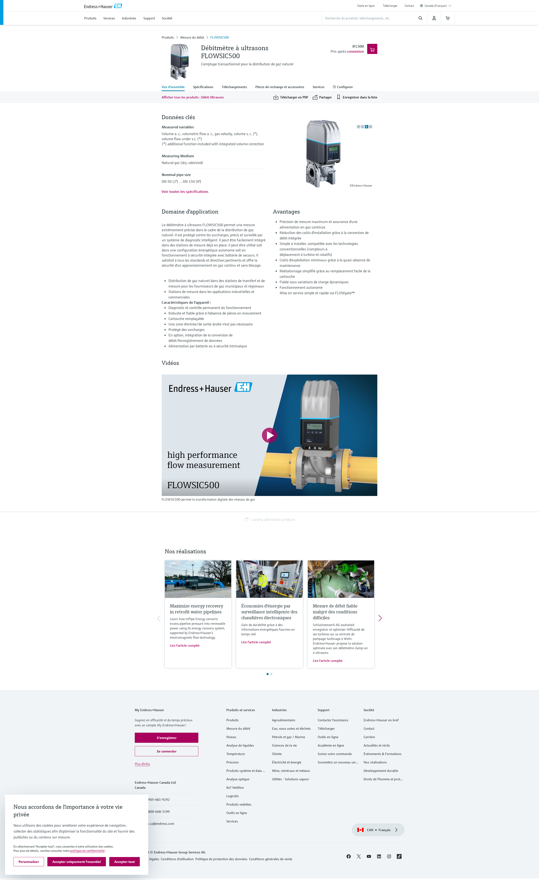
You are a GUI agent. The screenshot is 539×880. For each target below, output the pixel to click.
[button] (166, 738)
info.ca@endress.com (158, 823)
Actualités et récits (377, 745)
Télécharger (390, 6)
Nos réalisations (375, 762)
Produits (168, 37)
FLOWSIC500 (219, 37)
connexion (355, 51)
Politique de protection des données (221, 859)
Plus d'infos (142, 764)
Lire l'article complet (185, 645)
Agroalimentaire (283, 720)
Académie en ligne (331, 745)
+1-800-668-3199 (156, 811)
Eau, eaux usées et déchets (291, 728)
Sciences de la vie (284, 745)
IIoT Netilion (235, 787)
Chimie (277, 754)
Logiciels (232, 796)
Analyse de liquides (240, 745)
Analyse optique (237, 779)
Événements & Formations (383, 754)
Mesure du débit (192, 37)
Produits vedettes (238, 804)
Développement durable (381, 770)
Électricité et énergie (286, 762)
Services (232, 821)
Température (235, 754)
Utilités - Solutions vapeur (290, 779)
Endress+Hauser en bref (381, 720)
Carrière (369, 737)
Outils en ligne (366, 6)
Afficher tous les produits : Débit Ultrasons (193, 97)
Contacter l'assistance (333, 720)
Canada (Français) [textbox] (436, 6)
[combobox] (438, 6)
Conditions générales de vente (270, 859)
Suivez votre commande (335, 754)
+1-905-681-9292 (156, 799)
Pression (232, 762)
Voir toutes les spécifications (185, 191)
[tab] (175, 87)
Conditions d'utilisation (177, 859)
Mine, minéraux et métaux (291, 770)
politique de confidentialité (87, 851)
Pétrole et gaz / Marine (288, 737)
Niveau (231, 737)
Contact (409, 6)
